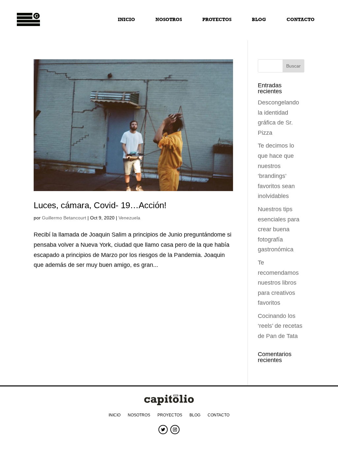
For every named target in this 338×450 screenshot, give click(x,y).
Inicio (126, 19)
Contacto (301, 19)
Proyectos (216, 19)
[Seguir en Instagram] (175, 429)
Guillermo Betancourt (64, 217)
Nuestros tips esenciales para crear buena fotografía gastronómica (278, 229)
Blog (259, 19)
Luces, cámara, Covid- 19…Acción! (100, 205)
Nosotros (168, 19)
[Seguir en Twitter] (163, 429)
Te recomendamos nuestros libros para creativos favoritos (278, 282)
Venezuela (129, 217)
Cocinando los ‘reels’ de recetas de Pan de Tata (280, 326)
